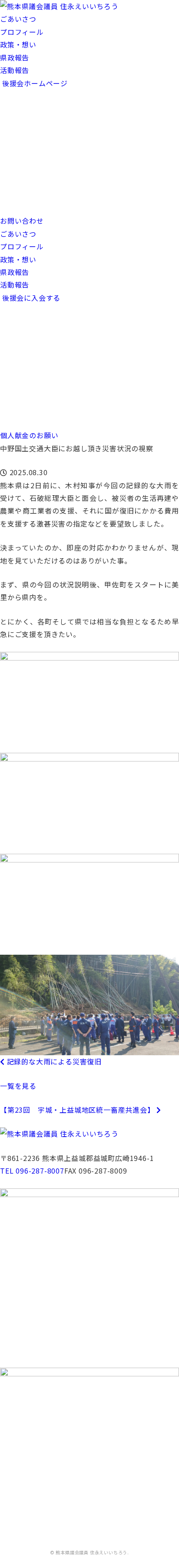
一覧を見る (18, 1085)
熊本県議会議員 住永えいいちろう (91, 1552)
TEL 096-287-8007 (32, 1170)
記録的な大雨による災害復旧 (53, 1061)
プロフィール (22, 32)
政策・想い (18, 44)
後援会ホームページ (34, 83)
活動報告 (14, 70)
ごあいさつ (18, 18)
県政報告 (14, 57)
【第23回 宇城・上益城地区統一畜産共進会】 (78, 1109)
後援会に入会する (30, 297)
